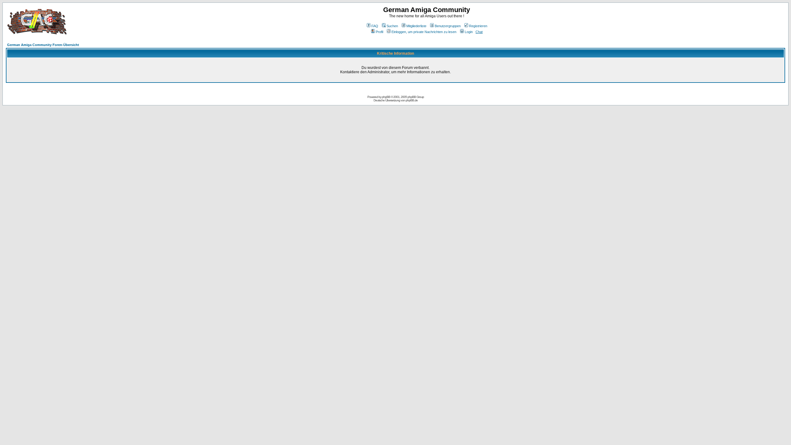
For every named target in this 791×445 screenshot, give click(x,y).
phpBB (386, 97)
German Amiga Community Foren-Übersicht (43, 45)
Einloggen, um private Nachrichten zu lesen (423, 32)
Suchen (392, 26)
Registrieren (478, 26)
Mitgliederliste (416, 26)
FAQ (374, 26)
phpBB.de (412, 100)
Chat (479, 32)
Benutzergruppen (448, 26)
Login (469, 32)
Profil (379, 32)
